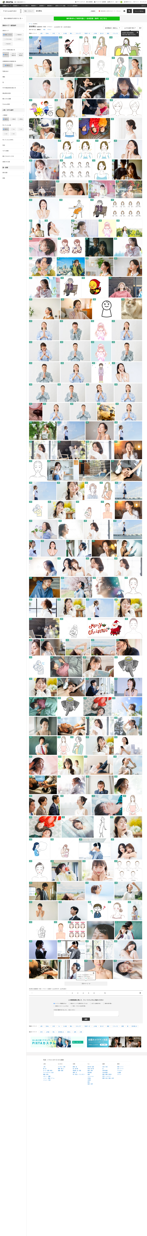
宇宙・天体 (105, 1066)
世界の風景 (105, 1070)
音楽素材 (41, 5)
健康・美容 (45, 1074)
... (99, 993)
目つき (102, 33)
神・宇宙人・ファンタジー (79, 1074)
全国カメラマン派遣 (60, 5)
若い (54, 1032)
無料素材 (49, 5)
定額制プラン (6, 5)
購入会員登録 (89, 2)
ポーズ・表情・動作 (47, 1070)
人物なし (21, 119)
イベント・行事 (46, 1080)
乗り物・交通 (91, 1066)
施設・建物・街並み (107, 1074)
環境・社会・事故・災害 (108, 1078)
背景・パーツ (120, 1066)
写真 (44, 29)
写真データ (87, 33)
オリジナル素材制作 (72, 5)
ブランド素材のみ (14, 54)
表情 (122, 1026)
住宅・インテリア (106, 1076)
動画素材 (33, 5)
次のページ (85, 983)
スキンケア (78, 33)
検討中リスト (128, 2)
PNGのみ (8, 43)
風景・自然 (90, 1084)
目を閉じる (134, 1026)
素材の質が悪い (108, 1003)
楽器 (89, 1074)
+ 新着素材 (92, 11)
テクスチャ (119, 1070)
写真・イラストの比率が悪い (79, 1006)
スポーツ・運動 (46, 1076)
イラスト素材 (24, 5)
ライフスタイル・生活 (48, 1072)
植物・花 (75, 1072)
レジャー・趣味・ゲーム (48, 1078)
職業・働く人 (61, 1068)
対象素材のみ (19, 65)
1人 (14, 129)
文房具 (89, 1080)
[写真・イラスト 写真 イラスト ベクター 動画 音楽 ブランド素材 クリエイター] (28, 11)
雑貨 (89, 1082)
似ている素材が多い (96, 1003)
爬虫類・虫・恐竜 (77, 1070)
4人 (14, 133)
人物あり (14, 119)
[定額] (72, 190)
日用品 (89, 1078)
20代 (53, 33)
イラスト (49, 29)
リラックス (115, 33)
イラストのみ (8, 39)
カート (119, 2)
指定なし (7, 54)
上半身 (95, 33)
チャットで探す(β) (139, 11)
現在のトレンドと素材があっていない (79, 1003)
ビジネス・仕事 (61, 1066)
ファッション (91, 1076)
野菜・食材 (90, 1070)
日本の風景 (105, 1072)
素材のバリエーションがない (62, 1006)
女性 (75, 1032)
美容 (108, 33)
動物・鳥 (75, 1066)
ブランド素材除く (21, 54)
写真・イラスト (8, 34)
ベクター (19, 39)
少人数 (65, 33)
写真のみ (19, 34)
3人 (6, 133)
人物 (41, 33)
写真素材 (15, 5)
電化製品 (90, 1072)
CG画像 (119, 1072)
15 (105, 993)
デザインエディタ (81, 2)
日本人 (47, 33)
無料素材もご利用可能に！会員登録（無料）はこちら (87, 18)
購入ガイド (111, 2)
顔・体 (44, 1068)
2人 (21, 129)
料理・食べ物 (91, 1068)
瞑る (71, 33)
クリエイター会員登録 (101, 2)
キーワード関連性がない (61, 1003)
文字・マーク (120, 1068)
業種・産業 (60, 1070)
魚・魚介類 (75, 1068)
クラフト (119, 1074)
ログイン (143, 5)
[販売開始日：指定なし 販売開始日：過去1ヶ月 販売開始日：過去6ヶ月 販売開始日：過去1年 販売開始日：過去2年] (112, 28)
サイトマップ (143, 2)
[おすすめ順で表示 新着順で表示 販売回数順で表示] (130, 28)
